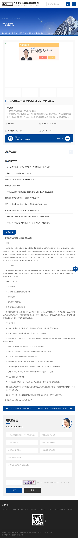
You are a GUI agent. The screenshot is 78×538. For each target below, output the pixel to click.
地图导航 (60, 509)
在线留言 (70, 509)
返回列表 (40, 408)
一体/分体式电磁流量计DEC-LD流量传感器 (29, 408)
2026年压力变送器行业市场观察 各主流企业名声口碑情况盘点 (27, 223)
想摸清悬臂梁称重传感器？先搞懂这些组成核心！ (23, 198)
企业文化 (23, 509)
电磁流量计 (39, 33)
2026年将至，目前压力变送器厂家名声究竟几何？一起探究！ (27, 216)
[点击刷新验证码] (29, 482)
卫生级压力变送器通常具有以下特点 (18, 173)
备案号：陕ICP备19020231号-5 (42, 533)
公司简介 (14, 509)
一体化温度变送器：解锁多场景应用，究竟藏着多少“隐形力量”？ (28, 167)
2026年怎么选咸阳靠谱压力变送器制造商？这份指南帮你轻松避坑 (29, 192)
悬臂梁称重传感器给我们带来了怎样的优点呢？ (22, 210)
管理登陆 (20, 535)
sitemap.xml (27, 535)
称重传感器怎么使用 (12, 186)
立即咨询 (59, 138)
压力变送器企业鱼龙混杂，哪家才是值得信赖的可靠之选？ (26, 204)
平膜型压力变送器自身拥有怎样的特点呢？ (20, 179)
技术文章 (42, 509)
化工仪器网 (12, 535)
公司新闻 (33, 509)
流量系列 (30, 33)
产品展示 (21, 33)
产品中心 (5, 509)
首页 (13, 33)
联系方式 (51, 509)
